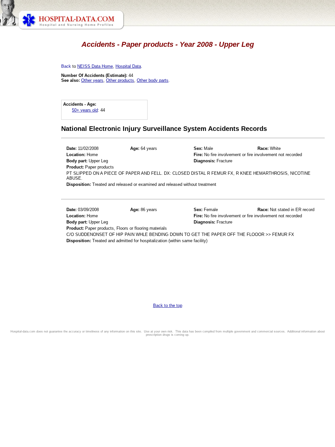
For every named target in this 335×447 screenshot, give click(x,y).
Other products (120, 80)
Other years (92, 80)
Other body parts (152, 80)
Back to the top (167, 305)
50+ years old (85, 110)
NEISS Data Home (95, 66)
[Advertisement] (34, 183)
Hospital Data (128, 66)
